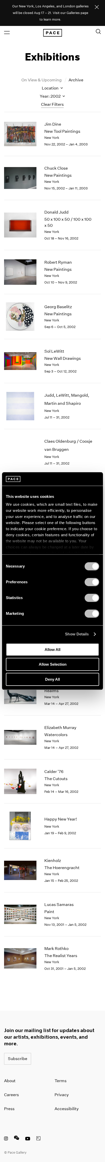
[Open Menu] (7, 32)
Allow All (52, 649)
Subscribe (17, 1058)
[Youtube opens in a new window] (27, 1139)
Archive (76, 80)
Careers (11, 1094)
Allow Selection (53, 664)
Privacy (62, 1094)
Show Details (77, 634)
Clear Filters (52, 104)
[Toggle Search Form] (98, 31)
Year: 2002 (50, 96)
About (10, 1080)
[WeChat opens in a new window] (16, 1139)
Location (50, 88)
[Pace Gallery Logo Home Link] (52, 33)
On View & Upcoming (41, 80)
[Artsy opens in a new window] (38, 1139)
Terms (61, 1080)
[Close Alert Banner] (97, 7)
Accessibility (67, 1108)
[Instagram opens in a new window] (6, 1139)
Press (9, 1108)
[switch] (92, 582)
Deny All (52, 679)
